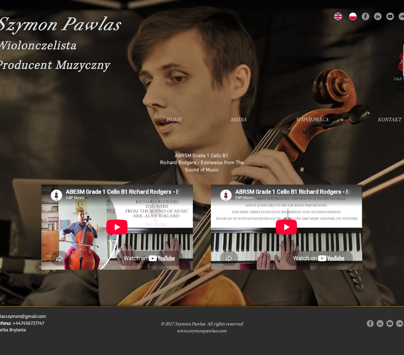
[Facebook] (365, 16)
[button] (238, 119)
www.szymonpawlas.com (202, 331)
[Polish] (351, 16)
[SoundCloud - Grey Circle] (399, 323)
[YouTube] (390, 16)
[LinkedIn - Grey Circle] (378, 16)
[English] (337, 16)
